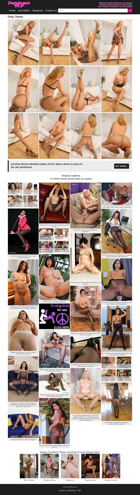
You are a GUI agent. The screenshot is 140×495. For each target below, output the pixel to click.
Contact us (51, 10)
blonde (64, 179)
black (77, 179)
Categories (37, 10)
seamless (88, 179)
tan (82, 179)
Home (12, 10)
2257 (79, 490)
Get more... (121, 166)
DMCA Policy (72, 490)
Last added (24, 10)
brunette (71, 179)
